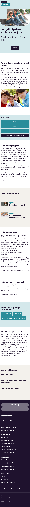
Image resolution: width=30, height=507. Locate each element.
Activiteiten (4, 479)
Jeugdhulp (5, 457)
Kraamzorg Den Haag (7, 443)
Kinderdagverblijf (6, 421)
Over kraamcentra (7, 446)
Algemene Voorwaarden (7, 499)
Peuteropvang (5, 424)
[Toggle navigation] (28, 2)
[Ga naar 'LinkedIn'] (11, 488)
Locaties (3, 476)
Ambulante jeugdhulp (7, 466)
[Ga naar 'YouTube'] (18, 488)
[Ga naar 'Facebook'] (4, 488)
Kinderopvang (6, 415)
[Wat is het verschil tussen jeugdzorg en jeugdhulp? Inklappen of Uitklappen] (28, 380)
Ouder (15, 122)
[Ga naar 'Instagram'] (25, 488)
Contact (15, 409)
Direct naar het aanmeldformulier (15, 135)
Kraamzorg (5, 435)
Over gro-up (15, 405)
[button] (25, 2)
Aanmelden (15, 47)
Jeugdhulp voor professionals (9, 294)
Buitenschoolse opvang (8, 427)
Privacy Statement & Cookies (8, 497)
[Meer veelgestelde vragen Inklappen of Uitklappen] (28, 388)
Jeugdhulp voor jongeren (8, 180)
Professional (15, 131)
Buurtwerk (5, 474)
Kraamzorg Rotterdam (8, 440)
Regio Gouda (17, 313)
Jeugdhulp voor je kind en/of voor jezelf (12, 270)
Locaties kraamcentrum (8, 450)
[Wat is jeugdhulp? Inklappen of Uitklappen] (28, 374)
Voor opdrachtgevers (8, 482)
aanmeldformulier (19, 287)
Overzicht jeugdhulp (7, 463)
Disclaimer (3, 495)
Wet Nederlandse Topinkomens (8, 501)
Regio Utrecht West (19, 318)
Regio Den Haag (6, 313)
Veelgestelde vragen (7, 430)
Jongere (15, 126)
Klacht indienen (4, 503)
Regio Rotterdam (7, 318)
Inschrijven (4, 418)
